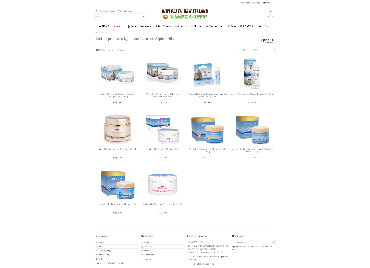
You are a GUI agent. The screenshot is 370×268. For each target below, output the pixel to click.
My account (147, 236)
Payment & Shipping (103, 255)
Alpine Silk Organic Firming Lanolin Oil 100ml (252, 94)
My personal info (147, 255)
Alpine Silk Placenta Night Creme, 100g (117, 204)
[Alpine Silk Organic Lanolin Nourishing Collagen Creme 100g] (118, 74)
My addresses (146, 250)
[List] (100, 50)
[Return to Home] (96, 32)
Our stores (99, 242)
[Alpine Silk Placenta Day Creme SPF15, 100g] (207, 129)
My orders (145, 242)
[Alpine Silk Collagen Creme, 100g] (162, 129)
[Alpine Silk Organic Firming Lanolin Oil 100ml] (252, 74)
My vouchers (146, 259)
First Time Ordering (103, 250)
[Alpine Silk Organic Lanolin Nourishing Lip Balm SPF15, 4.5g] (207, 74)
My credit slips (146, 246)
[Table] (104, 50)
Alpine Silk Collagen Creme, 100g (162, 149)
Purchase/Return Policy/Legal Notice (110, 263)
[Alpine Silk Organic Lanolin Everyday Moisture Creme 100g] (162, 74)
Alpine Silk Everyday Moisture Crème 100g (162, 204)
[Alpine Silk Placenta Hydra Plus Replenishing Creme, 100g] (252, 129)
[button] (118, 26)
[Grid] (97, 50)
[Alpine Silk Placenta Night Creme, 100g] (118, 184)
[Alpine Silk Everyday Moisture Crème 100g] (162, 184)
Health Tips (100, 259)
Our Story (99, 246)
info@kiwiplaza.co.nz (205, 264)
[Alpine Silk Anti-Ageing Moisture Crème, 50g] (118, 129)
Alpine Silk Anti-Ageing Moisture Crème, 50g (118, 149)
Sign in (259, 3)
